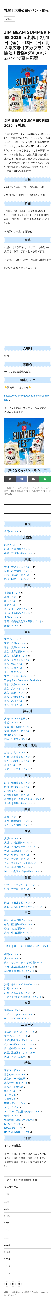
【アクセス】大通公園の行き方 (20, 1180)
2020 (7, 1230)
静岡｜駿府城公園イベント (18, 782)
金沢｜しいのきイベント (17, 769)
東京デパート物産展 (14, 1078)
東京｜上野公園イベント (17, 651)
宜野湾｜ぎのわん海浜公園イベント (23, 997)
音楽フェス (10, 1099)
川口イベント (11, 617)
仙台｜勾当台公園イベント (18, 575)
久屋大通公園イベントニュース (20, 1052)
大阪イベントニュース (16, 1056)
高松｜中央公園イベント (17, 920)
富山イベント (11, 765)
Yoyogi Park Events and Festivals (21, 680)
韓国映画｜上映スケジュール (19, 1119)
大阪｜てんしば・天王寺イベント (21, 863)
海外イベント (11, 1091)
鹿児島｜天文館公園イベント (19, 971)
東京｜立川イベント (14, 705)
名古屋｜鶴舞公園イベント (18, 803)
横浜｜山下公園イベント (17, 726)
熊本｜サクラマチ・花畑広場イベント (24, 962)
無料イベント (42, 491)
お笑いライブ (11, 1107)
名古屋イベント (12, 791)
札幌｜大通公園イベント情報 (26, 10)
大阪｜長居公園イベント (17, 867)
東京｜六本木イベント (16, 688)
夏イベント (26, 491)
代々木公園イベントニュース (19, 1044)
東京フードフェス (13, 1070)
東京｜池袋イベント (14, 664)
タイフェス (10, 1095)
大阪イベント (11, 838)
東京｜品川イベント (14, 701)
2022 (7, 1244)
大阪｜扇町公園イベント (17, 851)
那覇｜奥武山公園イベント (18, 992)
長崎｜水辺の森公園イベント (19, 966)
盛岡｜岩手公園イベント (17, 571)
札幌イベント (12, 488)
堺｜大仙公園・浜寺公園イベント (21, 871)
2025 (7, 1266)
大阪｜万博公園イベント (17, 842)
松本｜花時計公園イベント (18, 761)
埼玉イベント (11, 601)
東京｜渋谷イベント (14, 684)
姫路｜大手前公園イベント (18, 889)
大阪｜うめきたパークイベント (20, 846)
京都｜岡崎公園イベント (17, 821)
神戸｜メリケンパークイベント (20, 885)
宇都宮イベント (12, 592)
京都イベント (11, 816)
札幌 (33, 491)
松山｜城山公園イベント (17, 928)
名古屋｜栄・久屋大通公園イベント (23, 799)
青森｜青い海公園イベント (18, 567)
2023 (7, 1252)
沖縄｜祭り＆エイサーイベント (20, 984)
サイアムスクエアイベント (18, 1014)
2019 (7, 1223)
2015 (6, 1194)
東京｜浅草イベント (14, 647)
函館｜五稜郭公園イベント (18, 553)
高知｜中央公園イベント (17, 932)
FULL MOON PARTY (15, 1018)
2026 (7, 1273)
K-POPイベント (12, 1124)
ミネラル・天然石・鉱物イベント (21, 1111)
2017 (6, 1208)
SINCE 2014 (11, 1187)
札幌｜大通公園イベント (17, 549)
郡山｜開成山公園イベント (18, 579)
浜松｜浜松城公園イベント (18, 787)
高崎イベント (11, 597)
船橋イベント (11, 625)
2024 (7, 1259)
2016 (7, 1201)
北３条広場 (15, 491)
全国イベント (11, 531)
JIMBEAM (41, 488)
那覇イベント (11, 988)
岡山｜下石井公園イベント (18, 902)
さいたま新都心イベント (17, 613)
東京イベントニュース (16, 1036)
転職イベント (11, 1115)
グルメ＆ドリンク (26, 488)
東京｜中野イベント (14, 672)
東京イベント (11, 639)
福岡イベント (11, 954)
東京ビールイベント (14, 1074)
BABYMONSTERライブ (17, 1132)
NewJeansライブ (13, 1128)
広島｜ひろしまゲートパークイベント (24, 907)
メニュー (10, 19)
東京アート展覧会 (13, 1087)
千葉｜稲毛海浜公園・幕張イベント (23, 621)
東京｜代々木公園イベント (18, 676)
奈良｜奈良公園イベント (17, 825)
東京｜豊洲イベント (14, 692)
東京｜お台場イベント (16, 697)
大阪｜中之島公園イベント (18, 855)
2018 (7, 1216)
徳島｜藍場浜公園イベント (18, 924)
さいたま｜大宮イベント (17, 609)
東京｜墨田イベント (14, 643)
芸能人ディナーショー (16, 1103)
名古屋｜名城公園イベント (18, 795)
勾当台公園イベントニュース (19, 1032)
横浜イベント (11, 722)
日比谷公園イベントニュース (19, 1048)
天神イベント (11, 958)
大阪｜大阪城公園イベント (18, 859)
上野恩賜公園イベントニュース (20, 1040)
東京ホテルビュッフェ (16, 1082)
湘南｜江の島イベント (16, 739)
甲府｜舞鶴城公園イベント (18, 756)
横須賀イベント (12, 735)
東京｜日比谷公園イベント (18, 660)
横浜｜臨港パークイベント (18, 731)
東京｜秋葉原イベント (16, 655)
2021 (6, 1237)
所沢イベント (11, 605)
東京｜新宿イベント (14, 668)
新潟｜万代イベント (14, 752)
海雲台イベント (12, 1010)
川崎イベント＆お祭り (16, 718)
